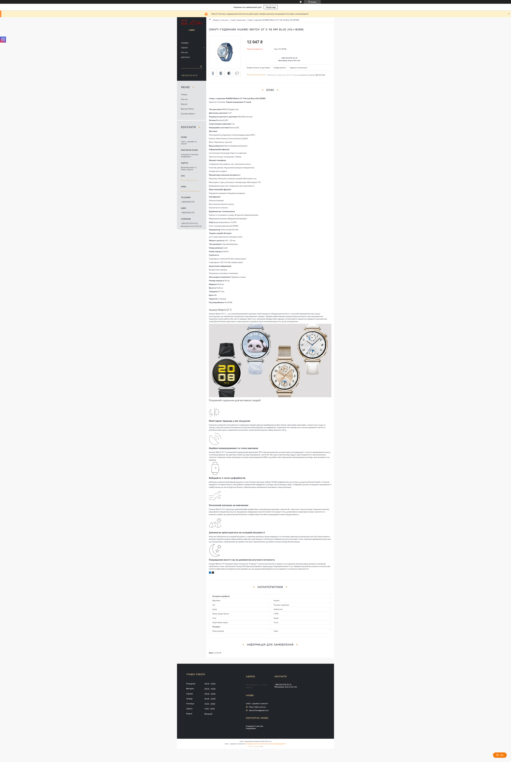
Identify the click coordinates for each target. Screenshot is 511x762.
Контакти (185, 57)
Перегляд (271, 7)
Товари (184, 48)
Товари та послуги (221, 20)
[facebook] (210, 573)
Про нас (184, 52)
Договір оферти (188, 113)
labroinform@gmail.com (191, 191)
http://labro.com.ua (189, 180)
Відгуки (184, 104)
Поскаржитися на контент (255, 744)
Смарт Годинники (238, 20)
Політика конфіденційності (276, 744)
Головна (185, 43)
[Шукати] (200, 66)
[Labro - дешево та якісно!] (192, 22)
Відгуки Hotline (187, 109)
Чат (502, 755)
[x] (213, 573)
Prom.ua (268, 741)
